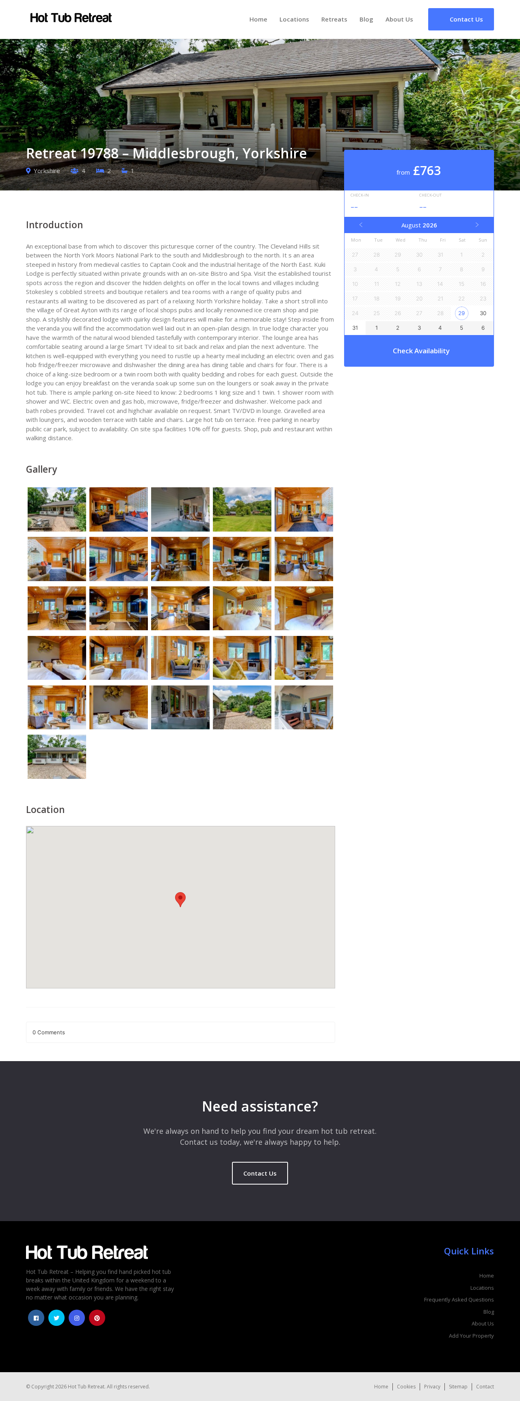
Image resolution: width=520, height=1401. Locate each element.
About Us (399, 19)
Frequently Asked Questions (459, 1299)
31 (355, 327)
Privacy (432, 1386)
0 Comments (48, 1032)
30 (483, 313)
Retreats (334, 19)
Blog (366, 19)
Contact (485, 1386)
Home (258, 19)
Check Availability (421, 350)
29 (461, 313)
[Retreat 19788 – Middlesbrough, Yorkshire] (57, 510)
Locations (294, 19)
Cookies (406, 1386)
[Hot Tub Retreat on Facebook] (36, 1318)
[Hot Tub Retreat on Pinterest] (97, 1318)
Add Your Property (471, 1335)
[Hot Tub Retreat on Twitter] (56, 1318)
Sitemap (458, 1386)
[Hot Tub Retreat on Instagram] (77, 1318)
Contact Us (260, 1173)
